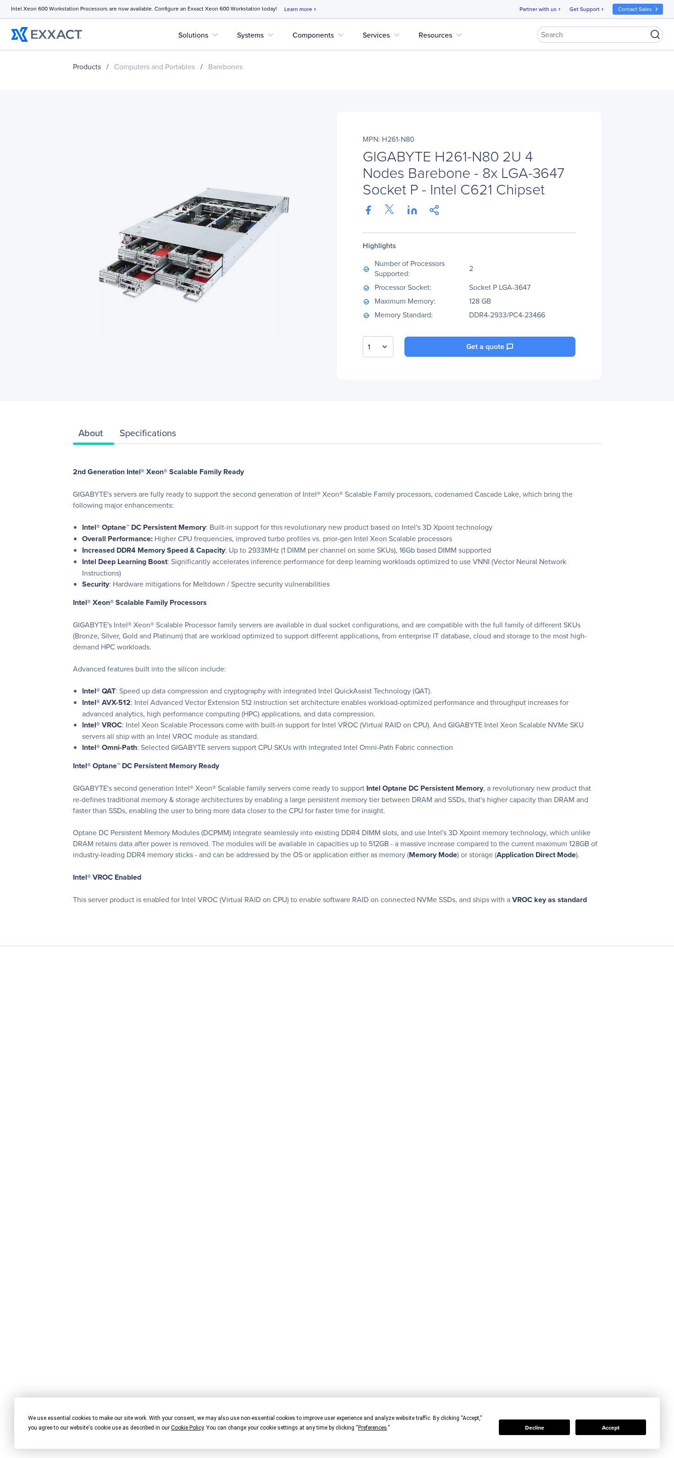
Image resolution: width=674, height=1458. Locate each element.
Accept (610, 1427)
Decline (534, 1427)
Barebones (225, 66)
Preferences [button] (372, 1428)
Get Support (587, 9)
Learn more (301, 9)
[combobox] (378, 346)
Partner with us (540, 9)
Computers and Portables (154, 66)
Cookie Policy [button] (187, 1428)
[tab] (93, 435)
